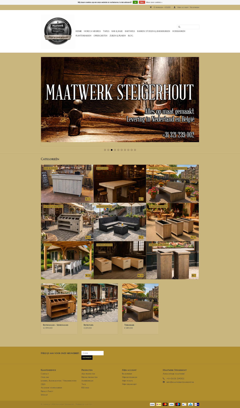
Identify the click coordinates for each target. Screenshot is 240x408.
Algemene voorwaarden (51, 387)
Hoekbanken (178, 31)
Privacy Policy (47, 391)
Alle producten (88, 373)
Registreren (127, 373)
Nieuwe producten (89, 377)
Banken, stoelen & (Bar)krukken (153, 31)
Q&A (43, 384)
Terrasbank (129, 325)
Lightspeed (88, 404)
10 (135, 150)
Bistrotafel (88, 325)
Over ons (45, 377)
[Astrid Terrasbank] (140, 302)
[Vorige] (46, 102)
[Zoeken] (178, 27)
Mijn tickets (127, 380)
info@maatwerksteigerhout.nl (180, 382)
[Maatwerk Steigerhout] (58, 31)
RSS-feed (85, 387)
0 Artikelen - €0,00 (162, 7)
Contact (45, 373)
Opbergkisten (100, 35)
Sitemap (44, 395)
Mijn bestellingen (129, 377)
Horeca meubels (92, 31)
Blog (130, 35)
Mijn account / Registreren (188, 7)
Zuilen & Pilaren (118, 35)
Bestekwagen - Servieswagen (55, 325)
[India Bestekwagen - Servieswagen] (59, 302)
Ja (135, 2)
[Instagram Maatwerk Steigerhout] (197, 353)
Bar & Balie (117, 31)
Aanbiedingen (87, 380)
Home (79, 31)
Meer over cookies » (154, 2)
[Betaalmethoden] (152, 404)
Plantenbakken (83, 35)
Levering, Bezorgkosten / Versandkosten (58, 380)
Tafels (106, 31)
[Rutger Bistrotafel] (100, 302)
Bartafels (130, 31)
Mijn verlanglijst (129, 384)
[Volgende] (194, 102)
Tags (84, 384)
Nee (142, 2)
